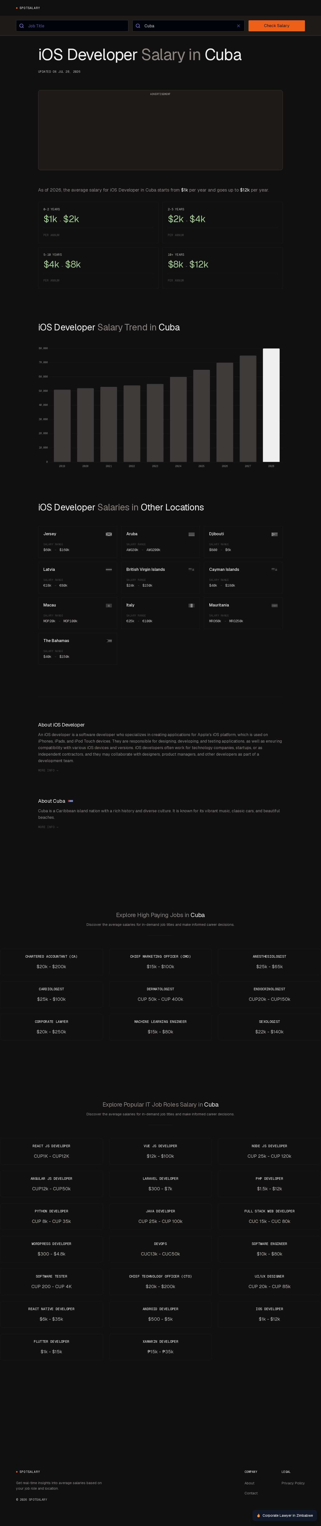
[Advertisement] (160, 133)
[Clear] (239, 25)
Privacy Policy (293, 1483)
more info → (48, 770)
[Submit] (22, 25)
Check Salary (276, 25)
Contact (251, 1493)
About (249, 1483)
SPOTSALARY (30, 8)
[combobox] (72, 26)
